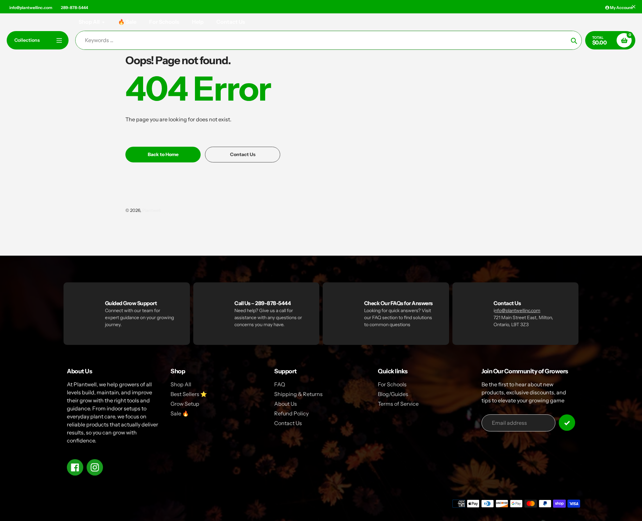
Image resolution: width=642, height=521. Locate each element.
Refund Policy (291, 413)
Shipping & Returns (298, 394)
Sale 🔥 (180, 413)
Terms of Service (398, 403)
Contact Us (288, 423)
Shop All (181, 384)
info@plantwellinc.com (30, 7)
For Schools (392, 384)
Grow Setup (185, 403)
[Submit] (567, 422)
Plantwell (151, 210)
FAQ (279, 384)
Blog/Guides (393, 394)
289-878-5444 (74, 7)
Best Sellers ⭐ (189, 394)
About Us (285, 403)
